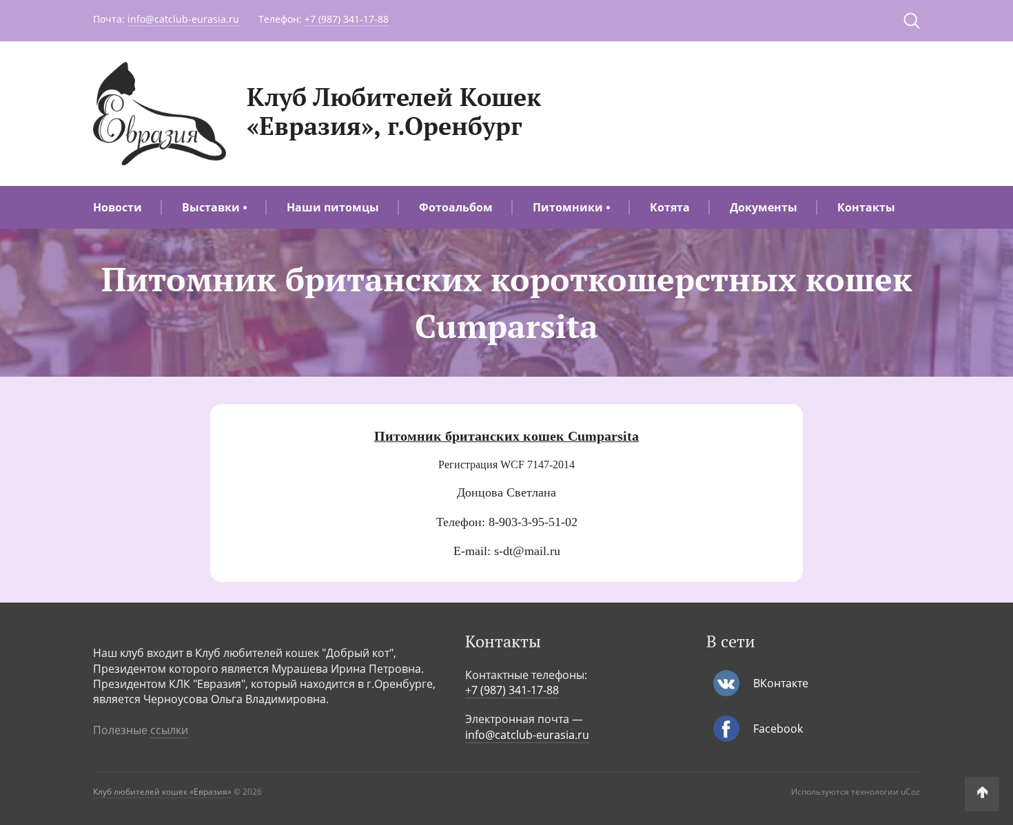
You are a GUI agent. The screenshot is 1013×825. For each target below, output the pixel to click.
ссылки (169, 730)
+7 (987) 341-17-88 (347, 18)
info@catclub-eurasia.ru (183, 18)
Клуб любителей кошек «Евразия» (162, 791)
